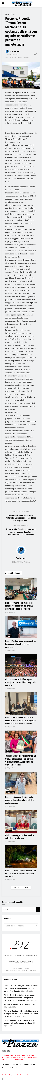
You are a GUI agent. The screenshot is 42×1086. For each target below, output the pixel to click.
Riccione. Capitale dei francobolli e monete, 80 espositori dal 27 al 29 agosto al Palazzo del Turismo (19, 606)
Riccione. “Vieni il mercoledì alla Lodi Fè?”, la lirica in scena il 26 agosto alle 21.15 (20, 873)
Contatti (15, 1068)
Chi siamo (5, 1064)
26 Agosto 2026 (10, 612)
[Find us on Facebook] (2, 1079)
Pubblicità (5, 1068)
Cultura (10, 598)
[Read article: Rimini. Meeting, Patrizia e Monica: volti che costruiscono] (21, 821)
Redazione (16, 51)
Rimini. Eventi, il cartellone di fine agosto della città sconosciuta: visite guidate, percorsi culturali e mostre (19, 997)
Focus (13, 14)
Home (7, 14)
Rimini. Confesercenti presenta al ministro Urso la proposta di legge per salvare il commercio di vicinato (20, 720)
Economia (10, 792)
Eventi (9, 674)
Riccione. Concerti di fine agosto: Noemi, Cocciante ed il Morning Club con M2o (20, 682)
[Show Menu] (3, 3)
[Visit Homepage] (22, 3)
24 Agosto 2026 (10, 841)
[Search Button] (38, 909)
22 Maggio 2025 (12, 55)
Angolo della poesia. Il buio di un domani (19, 1004)
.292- (8, 1051)
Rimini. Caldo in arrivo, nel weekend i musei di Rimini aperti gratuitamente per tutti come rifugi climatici (21, 988)
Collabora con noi (28, 1064)
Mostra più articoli (21, 887)
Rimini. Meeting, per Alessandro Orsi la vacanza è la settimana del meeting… (20, 644)
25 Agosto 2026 (10, 726)
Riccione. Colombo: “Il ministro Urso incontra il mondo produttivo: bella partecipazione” (20, 800)
